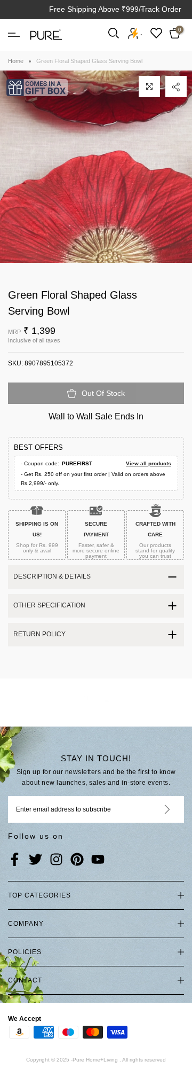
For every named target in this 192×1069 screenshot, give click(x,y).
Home (15, 61)
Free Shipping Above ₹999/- (96, 9)
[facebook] (14, 860)
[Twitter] (35, 860)
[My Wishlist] (156, 33)
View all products (148, 463)
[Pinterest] (77, 860)
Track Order (161, 9)
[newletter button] (154, 809)
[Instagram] (56, 860)
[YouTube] (98, 860)
